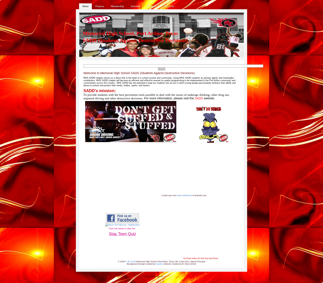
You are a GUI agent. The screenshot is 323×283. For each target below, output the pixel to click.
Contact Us (168, 6)
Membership (117, 6)
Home (85, 6)
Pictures (151, 6)
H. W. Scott (130, 261)
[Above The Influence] (122, 225)
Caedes (159, 264)
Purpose (99, 6)
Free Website (155, 276)
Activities (135, 6)
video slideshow (184, 195)
